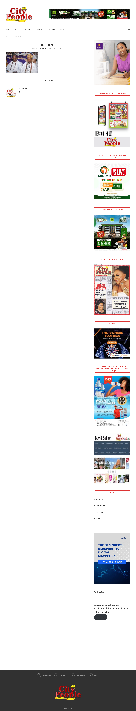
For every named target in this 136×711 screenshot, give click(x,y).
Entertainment (27, 29)
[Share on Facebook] (45, 81)
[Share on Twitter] (47, 81)
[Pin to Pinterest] (49, 81)
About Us (98, 499)
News (15, 29)
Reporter (43, 48)
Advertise (63, 29)
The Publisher (101, 505)
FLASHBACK (51, 29)
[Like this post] (43, 81)
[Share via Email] (52, 81)
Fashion (40, 29)
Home (8, 29)
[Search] (129, 29)
